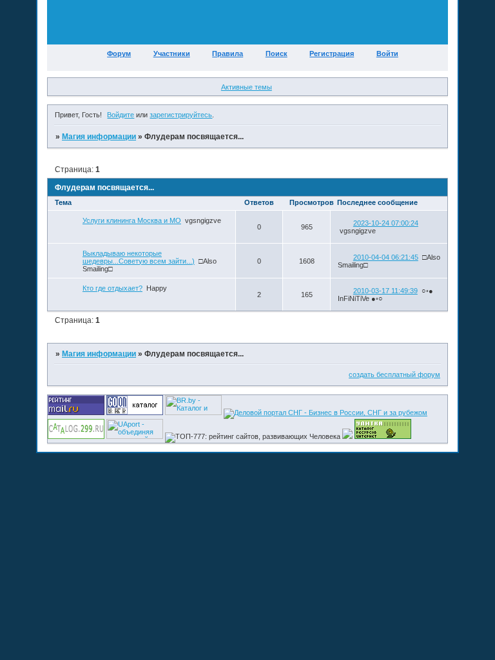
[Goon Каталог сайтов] (134, 412)
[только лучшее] (347, 436)
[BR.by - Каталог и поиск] (193, 412)
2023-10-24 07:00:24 (385, 223)
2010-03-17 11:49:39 (385, 291)
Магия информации (99, 136)
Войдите (120, 115)
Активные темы (246, 87)
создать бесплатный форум (394, 374)
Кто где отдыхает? (112, 288)
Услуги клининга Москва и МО (131, 220)
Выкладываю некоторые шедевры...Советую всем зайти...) (138, 257)
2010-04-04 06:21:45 (385, 257)
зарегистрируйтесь (181, 115)
